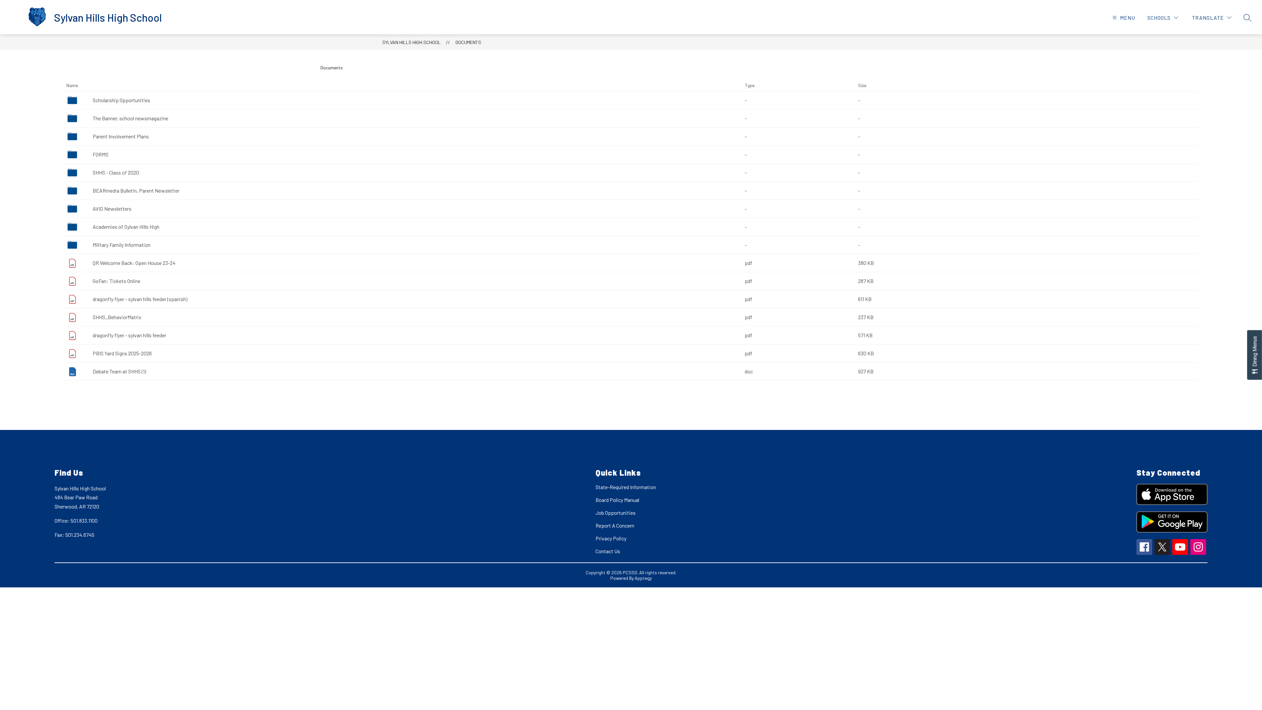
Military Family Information (122, 245)
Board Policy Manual (617, 500)
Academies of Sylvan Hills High (126, 227)
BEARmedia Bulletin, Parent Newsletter (136, 190)
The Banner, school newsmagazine (130, 118)
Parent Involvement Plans (121, 136)
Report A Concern (615, 525)
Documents (468, 42)
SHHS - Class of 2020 (116, 172)
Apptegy (643, 578)
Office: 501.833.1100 (76, 520)
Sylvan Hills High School (411, 42)
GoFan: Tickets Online (116, 281)
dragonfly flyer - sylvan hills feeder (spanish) (140, 299)
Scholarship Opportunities (121, 100)
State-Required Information (626, 487)
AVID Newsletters (112, 208)
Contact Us (608, 551)
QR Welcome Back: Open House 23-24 (134, 263)
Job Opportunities (616, 512)
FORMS (100, 154)
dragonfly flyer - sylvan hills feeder (129, 335)
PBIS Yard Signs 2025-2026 (122, 353)
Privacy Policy (611, 538)
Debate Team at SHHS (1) (119, 371)
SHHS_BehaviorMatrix (117, 317)
